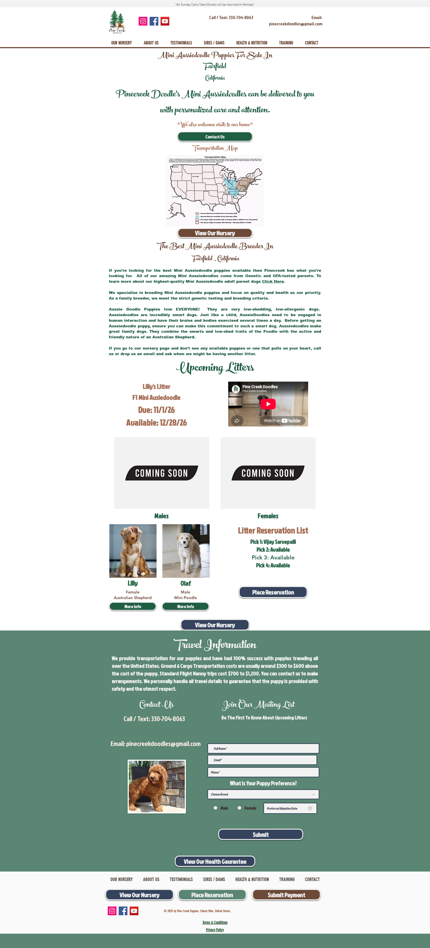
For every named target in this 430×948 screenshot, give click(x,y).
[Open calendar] (310, 808)
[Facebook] (154, 21)
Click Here (273, 281)
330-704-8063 (168, 718)
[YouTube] (165, 21)
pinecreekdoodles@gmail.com (163, 743)
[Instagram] (143, 21)
